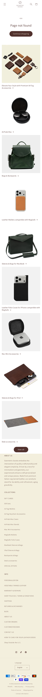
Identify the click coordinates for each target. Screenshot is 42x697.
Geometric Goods (19, 684)
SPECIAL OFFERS (10, 566)
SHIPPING (8, 601)
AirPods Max (7, 132)
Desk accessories (9, 442)
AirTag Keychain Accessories (14, 514)
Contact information (22, 693)
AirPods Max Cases (11, 519)
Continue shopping (21, 34)
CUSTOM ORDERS (10, 622)
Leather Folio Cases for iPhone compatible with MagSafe (21, 308)
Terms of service (16, 690)
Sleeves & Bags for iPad (11, 398)
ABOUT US (8, 616)
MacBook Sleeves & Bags (13, 545)
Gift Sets (7, 503)
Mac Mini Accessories (10, 354)
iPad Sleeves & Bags (11, 550)
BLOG (6, 611)
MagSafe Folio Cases (12, 540)
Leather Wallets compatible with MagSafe (18, 220)
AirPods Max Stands (11, 524)
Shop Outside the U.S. (12, 642)
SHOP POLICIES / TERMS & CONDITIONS (19, 596)
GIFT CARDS (8, 498)
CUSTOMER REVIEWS (12, 627)
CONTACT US (9, 632)
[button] (4, 4)
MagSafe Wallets (10, 535)
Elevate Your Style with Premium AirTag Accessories (18, 86)
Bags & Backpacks (9, 176)
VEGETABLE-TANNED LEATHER (15, 585)
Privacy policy (30, 686)
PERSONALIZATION (11, 580)
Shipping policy (28, 690)
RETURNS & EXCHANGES (13, 606)
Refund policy (19, 686)
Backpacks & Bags (11, 555)
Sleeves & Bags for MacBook (13, 264)
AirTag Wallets (9, 509)
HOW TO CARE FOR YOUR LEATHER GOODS (20, 637)
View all (21, 449)
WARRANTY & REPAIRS (12, 591)
